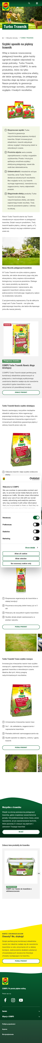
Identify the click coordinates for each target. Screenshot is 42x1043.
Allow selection (21, 558)
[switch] (36, 524)
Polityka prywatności (8, 1024)
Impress (4, 1029)
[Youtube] (21, 1000)
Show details (30, 548)
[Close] (29, 3)
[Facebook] (5, 1000)
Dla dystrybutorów (8, 1034)
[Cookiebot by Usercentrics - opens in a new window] (29, 478)
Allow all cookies (21, 554)
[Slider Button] (38, 873)
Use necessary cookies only (21, 563)
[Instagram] (13, 1000)
